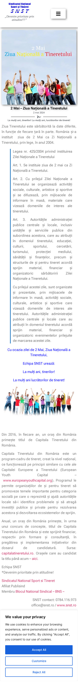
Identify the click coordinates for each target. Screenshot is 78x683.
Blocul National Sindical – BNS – (40, 591)
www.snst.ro (66, 605)
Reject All (39, 672)
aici (34, 559)
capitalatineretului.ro (17, 553)
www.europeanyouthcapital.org (27, 480)
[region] (39, 645)
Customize (39, 661)
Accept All (39, 649)
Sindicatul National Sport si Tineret (28, 581)
